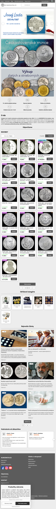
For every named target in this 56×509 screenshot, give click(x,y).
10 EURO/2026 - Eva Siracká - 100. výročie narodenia (9, 156)
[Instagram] (6, 469)
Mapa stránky (4, 460)
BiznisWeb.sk (31, 498)
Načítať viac (27, 421)
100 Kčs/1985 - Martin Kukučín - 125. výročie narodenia (27, 228)
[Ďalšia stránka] (34, 288)
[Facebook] (3, 469)
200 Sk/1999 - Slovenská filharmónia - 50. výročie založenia (27, 179)
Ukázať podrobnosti (16, 506)
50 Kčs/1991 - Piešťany (7, 203)
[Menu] (53, 5)
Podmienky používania (43, 496)
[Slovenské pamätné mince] (27, 69)
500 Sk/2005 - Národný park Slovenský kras (44, 156)
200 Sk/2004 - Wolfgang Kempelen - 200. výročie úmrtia (9, 276)
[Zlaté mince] (27, 53)
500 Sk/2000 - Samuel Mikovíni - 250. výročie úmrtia (9, 179)
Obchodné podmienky (32, 465)
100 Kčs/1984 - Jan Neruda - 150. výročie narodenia (45, 228)
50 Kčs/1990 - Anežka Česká (44, 179)
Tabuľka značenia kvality (6, 464)
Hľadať (44, 5)
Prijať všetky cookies (22, 503)
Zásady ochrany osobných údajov (31, 496)
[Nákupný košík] (50, 5)
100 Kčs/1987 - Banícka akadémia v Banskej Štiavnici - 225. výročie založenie (45, 204)
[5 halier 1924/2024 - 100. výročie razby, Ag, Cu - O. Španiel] (27, 23)
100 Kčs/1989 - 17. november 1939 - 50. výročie (9, 228)
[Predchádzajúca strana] (21, 288)
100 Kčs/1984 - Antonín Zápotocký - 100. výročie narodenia (9, 252)
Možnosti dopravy (31, 461)
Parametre (50, 136)
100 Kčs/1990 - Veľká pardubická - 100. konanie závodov (27, 203)
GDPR (29, 467)
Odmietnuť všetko (8, 503)
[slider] (9, 434)
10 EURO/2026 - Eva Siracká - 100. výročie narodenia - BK (27, 156)
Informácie (3, 462)
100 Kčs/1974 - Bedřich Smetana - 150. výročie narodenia (45, 252)
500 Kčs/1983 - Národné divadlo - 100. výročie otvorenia (27, 252)
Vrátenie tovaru (31, 463)
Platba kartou (31, 459)
